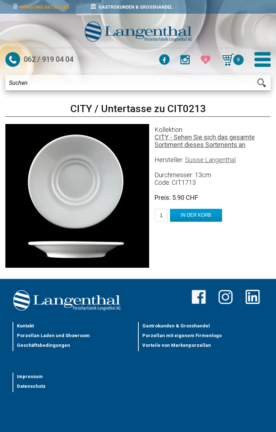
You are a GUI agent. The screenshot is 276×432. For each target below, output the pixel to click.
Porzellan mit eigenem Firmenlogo (182, 335)
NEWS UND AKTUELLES (44, 7)
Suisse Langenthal (210, 160)
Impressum (30, 376)
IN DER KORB (196, 215)
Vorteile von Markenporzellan (176, 345)
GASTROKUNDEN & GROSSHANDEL (135, 7)
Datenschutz (31, 386)
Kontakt (25, 325)
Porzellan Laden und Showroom (53, 335)
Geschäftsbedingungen (43, 345)
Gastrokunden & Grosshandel (176, 325)
